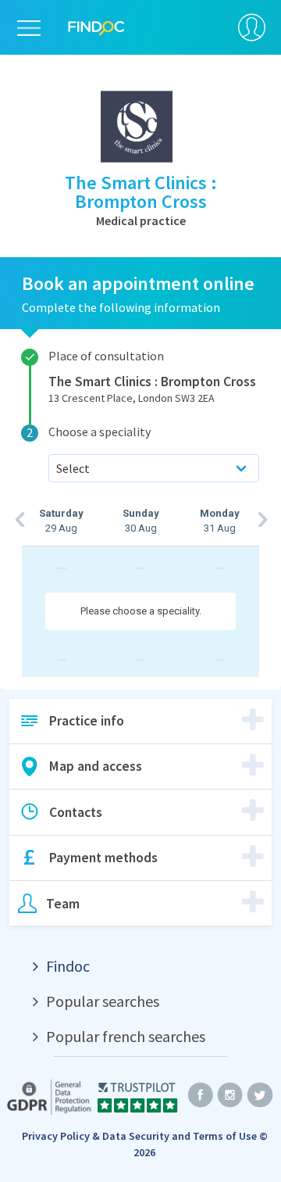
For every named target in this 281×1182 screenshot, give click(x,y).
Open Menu (29, 30)
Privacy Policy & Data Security (95, 1136)
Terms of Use (225, 1136)
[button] (140, 721)
